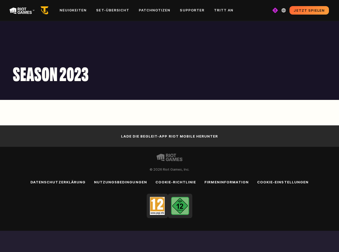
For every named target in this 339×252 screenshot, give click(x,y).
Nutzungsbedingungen (120, 182)
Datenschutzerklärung (58, 182)
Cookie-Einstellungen (283, 182)
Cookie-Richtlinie (175, 182)
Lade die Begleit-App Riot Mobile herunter (169, 136)
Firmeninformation (226, 182)
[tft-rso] (46, 10)
